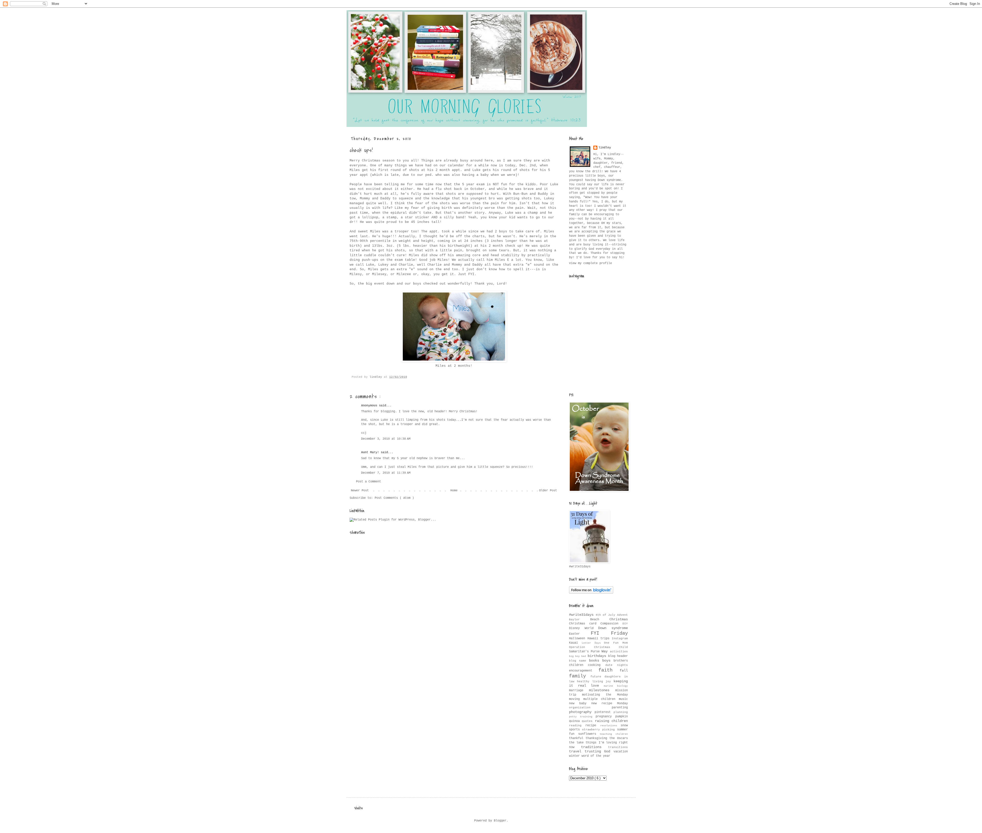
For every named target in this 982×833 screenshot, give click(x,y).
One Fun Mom (616, 642)
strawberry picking (599, 729)
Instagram (620, 638)
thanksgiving (597, 738)
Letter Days (593, 643)
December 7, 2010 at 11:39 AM (385, 473)
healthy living (591, 681)
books (595, 660)
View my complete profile (590, 263)
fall (624, 670)
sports (575, 729)
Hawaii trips (599, 638)
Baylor (579, 619)
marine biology (616, 686)
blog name (579, 660)
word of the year (596, 756)
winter (575, 756)
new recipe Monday (609, 703)
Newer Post (360, 490)
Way (605, 651)
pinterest (604, 712)
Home (453, 490)
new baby (580, 703)
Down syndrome (613, 628)
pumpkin (621, 716)
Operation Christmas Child (598, 647)
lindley (604, 147)
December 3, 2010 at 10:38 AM (385, 439)
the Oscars (618, 738)
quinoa (575, 721)
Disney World (583, 628)
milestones (602, 690)
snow (624, 725)
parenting (620, 707)
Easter (580, 634)
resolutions (610, 725)
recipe (592, 725)
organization (590, 707)
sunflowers (589, 734)
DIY (625, 623)
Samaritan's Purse (585, 651)
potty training (582, 716)
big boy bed (578, 656)
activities (619, 651)
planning (620, 712)
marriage (579, 690)
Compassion (611, 623)
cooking (596, 665)
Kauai (575, 643)
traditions (594, 747)
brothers (620, 661)
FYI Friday (609, 633)
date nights (616, 665)
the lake (577, 742)
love (597, 686)
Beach (600, 619)
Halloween (578, 638)
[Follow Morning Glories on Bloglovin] (591, 593)
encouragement (583, 671)
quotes (588, 721)
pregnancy (605, 716)
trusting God (599, 751)
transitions (618, 747)
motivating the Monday (605, 695)
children (578, 665)
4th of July (606, 614)
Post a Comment (368, 481)
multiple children (601, 699)
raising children (611, 721)
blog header (618, 656)
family (579, 676)
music (623, 699)
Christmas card (584, 623)
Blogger (500, 821)
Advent (622, 614)
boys (607, 660)
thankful (577, 738)
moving (576, 699)
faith (609, 670)
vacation (620, 751)
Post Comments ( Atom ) (394, 498)
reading (577, 725)
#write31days (582, 615)
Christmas (618, 619)
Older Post (548, 490)
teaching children (614, 734)
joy (609, 681)
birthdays (598, 656)
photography (582, 712)
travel (577, 751)
